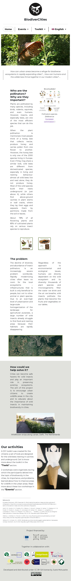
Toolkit (39, 29)
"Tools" (5, 465)
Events (22, 29)
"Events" (10, 489)
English (59, 29)
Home (8, 29)
